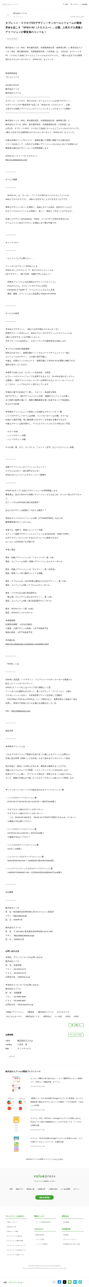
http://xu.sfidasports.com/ (16, 160)
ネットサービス (12, 39)
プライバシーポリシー (70, 1239)
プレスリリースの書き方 (14, 1236)
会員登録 (84, 4)
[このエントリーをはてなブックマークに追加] (75, 1283)
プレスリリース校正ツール (15, 1255)
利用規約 (66, 1235)
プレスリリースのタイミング (16, 1245)
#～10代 (58, 1016)
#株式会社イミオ (33, 1016)
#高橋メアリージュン (15, 1012)
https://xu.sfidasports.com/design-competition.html (27, 644)
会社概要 (66, 1222)
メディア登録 (40, 1239)
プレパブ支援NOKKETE (43, 1222)
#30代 (76, 1016)
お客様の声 (41, 1189)
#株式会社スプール (45, 1012)
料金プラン (20, 1189)
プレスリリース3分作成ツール (16, 1250)
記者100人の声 (11, 1227)
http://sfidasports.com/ (20, 711)
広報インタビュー (12, 1222)
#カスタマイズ (63, 1012)
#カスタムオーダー (14, 1016)
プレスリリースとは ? (16, 1282)
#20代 (68, 1016)
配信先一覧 (30, 1189)
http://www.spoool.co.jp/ (24, 935)
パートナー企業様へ (42, 1244)
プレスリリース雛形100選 (15, 1241)
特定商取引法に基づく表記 (71, 1244)
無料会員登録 (44, 1197)
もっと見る (59, 1159)
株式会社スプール (20, 13)
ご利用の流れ (53, 1189)
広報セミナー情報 (12, 1231)
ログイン (76, 4)
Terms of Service (59, 1268)
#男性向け (47, 1016)
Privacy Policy (50, 1268)
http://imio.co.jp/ (20, 916)
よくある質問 (65, 1189)
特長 (11, 1189)
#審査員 (30, 1012)
